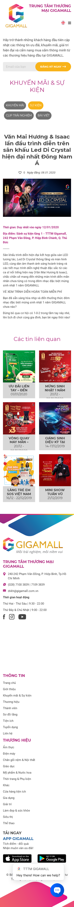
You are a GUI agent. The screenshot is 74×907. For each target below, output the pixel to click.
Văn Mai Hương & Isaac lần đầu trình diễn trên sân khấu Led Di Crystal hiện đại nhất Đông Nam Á (37, 149)
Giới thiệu (9, 689)
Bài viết (44, 115)
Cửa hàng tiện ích (14, 791)
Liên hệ (7, 733)
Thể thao (9, 823)
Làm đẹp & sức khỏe (16, 810)
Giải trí (7, 804)
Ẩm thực (8, 747)
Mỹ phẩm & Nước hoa (17, 772)
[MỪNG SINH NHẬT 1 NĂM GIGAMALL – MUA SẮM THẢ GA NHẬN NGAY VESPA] (55, 366)
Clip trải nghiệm (19, 115)
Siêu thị (8, 817)
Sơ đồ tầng (10, 714)
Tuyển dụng (10, 727)
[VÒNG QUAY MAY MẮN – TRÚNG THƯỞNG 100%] (19, 418)
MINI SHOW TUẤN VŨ (55, 492)
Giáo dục (9, 766)
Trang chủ (9, 683)
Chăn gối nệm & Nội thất (19, 760)
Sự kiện (35, 105)
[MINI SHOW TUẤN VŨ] (55, 470)
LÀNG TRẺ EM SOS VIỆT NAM (19, 492)
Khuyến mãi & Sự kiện (37, 86)
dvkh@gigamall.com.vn (23, 591)
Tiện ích (8, 721)
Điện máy (9, 753)
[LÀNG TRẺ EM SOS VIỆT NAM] (19, 470)
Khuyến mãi (15, 105)
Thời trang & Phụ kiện (17, 779)
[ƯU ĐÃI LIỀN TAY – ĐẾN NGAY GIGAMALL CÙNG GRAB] (19, 366)
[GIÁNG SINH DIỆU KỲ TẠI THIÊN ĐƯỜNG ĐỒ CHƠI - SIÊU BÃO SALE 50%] (55, 418)
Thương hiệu (11, 702)
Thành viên (10, 708)
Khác (6, 785)
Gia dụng (8, 798)
